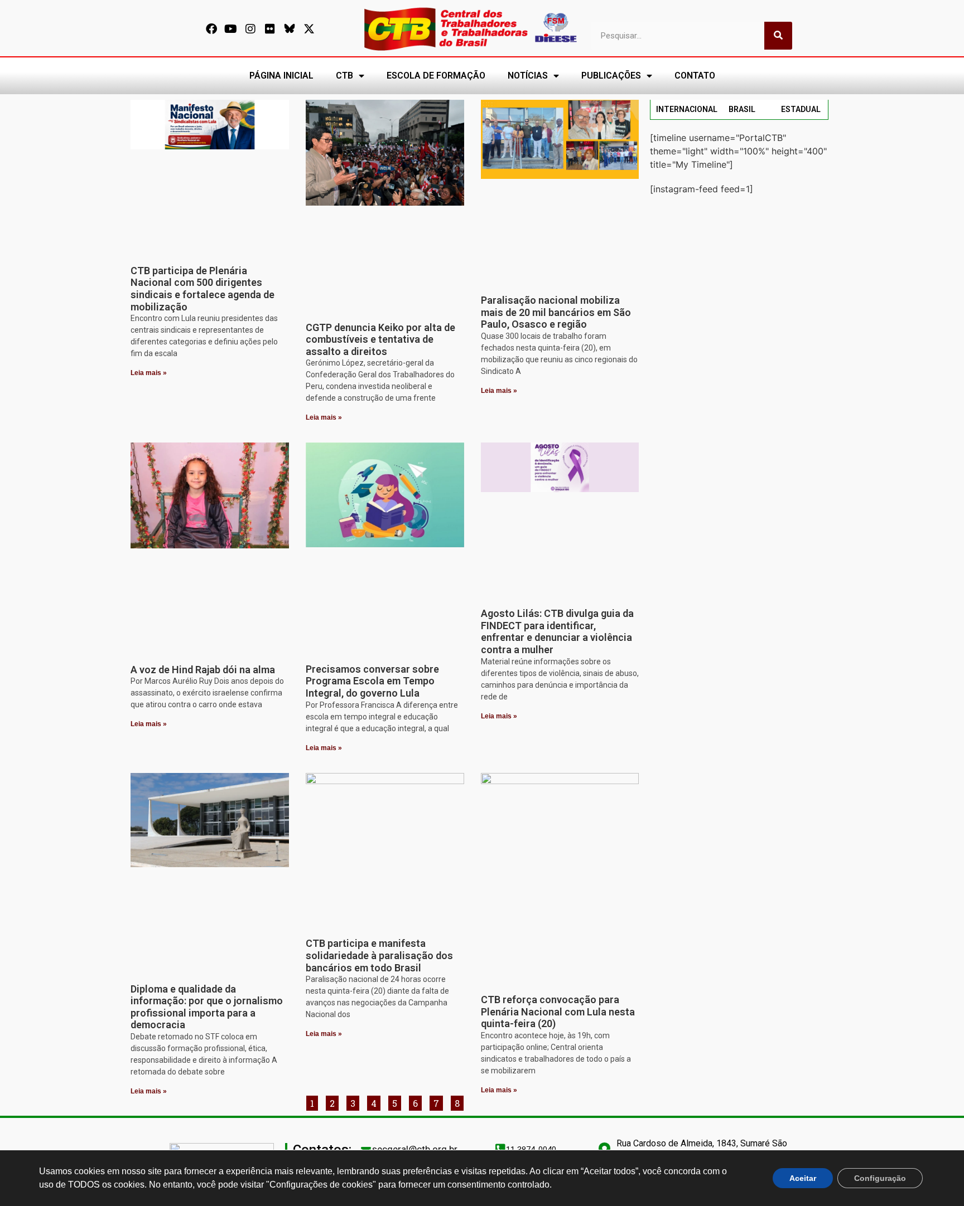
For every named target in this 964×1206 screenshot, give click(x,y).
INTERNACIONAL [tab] (686, 109)
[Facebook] (211, 29)
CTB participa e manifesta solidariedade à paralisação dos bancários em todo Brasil (379, 955)
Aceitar (802, 1178)
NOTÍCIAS (528, 75)
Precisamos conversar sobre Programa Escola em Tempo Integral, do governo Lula (372, 681)
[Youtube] (231, 29)
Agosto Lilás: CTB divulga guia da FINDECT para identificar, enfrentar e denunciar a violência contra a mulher (557, 631)
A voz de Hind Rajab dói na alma (203, 669)
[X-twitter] (309, 29)
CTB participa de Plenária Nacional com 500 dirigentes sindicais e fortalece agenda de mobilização (202, 289)
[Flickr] (270, 29)
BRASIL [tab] (742, 109)
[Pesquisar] (778, 36)
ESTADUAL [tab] (801, 109)
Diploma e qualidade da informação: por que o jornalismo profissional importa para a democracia (207, 1007)
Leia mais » (149, 373)
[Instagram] (250, 29)
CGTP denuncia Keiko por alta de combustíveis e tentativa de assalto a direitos (380, 339)
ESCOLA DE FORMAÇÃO (436, 75)
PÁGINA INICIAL (281, 75)
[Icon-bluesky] (289, 29)
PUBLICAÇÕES (611, 75)
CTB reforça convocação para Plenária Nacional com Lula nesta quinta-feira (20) (558, 1011)
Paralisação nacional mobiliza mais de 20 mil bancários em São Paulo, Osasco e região (556, 312)
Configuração (880, 1178)
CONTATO (694, 75)
